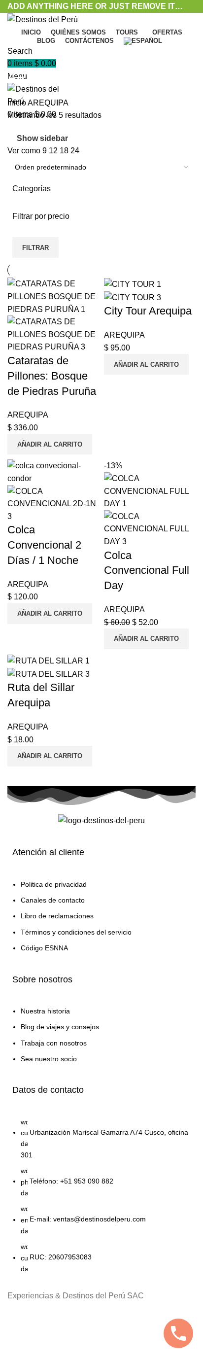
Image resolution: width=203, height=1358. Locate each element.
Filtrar (35, 247)
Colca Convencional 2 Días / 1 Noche (44, 544)
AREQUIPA (27, 415)
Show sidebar (42, 138)
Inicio (17, 103)
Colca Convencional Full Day (146, 570)
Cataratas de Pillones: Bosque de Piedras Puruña (51, 375)
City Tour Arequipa (148, 311)
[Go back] (19, 55)
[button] (49, 444)
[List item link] (101, 921)
